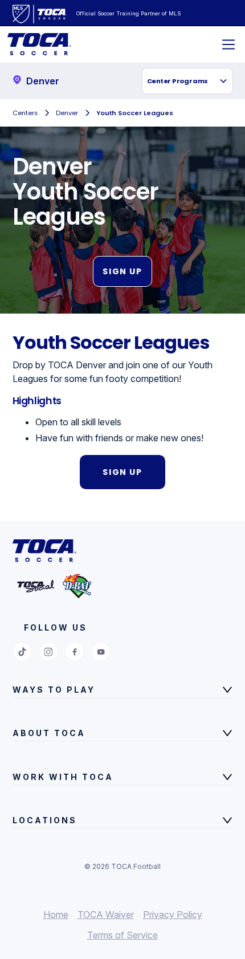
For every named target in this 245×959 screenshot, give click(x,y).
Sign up (122, 271)
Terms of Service (122, 935)
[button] (187, 81)
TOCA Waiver (105, 914)
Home (55, 914)
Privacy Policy (172, 914)
